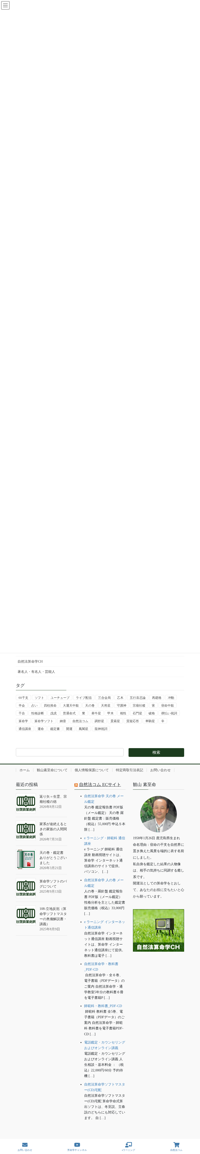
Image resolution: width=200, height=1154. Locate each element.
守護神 (121, 705)
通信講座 (25, 729)
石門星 (137, 713)
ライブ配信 (84, 698)
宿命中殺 (167, 705)
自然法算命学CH (30, 661)
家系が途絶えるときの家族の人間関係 (53, 829)
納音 (63, 721)
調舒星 (99, 721)
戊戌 (53, 713)
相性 (123, 713)
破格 (152, 713)
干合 (22, 713)
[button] (158, 966)
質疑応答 (132, 721)
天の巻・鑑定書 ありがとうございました (53, 858)
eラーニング (128, 1150)
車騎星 (150, 721)
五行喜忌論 (138, 698)
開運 (69, 729)
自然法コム (80, 721)
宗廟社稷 (139, 705)
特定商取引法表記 (129, 770)
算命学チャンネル (77, 1150)
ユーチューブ (60, 698)
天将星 (105, 705)
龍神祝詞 (101, 729)
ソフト (39, 698)
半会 (22, 705)
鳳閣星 (83, 729)
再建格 (156, 698)
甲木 (110, 713)
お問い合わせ (160, 770)
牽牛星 (96, 713)
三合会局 (104, 698)
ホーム (25, 770)
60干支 (23, 698)
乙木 (120, 698)
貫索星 (115, 721)
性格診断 (37, 713)
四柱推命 (50, 705)
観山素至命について (52, 770)
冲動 (171, 698)
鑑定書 (55, 729)
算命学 (23, 721)
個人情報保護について (92, 770)
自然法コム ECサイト (100, 784)
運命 (41, 729)
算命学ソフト (43, 721)
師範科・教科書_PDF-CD (103, 1006)
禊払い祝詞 (169, 713)
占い (34, 705)
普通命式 (69, 713)
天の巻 (90, 705)
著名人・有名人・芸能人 (36, 672)
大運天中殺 (71, 705)
